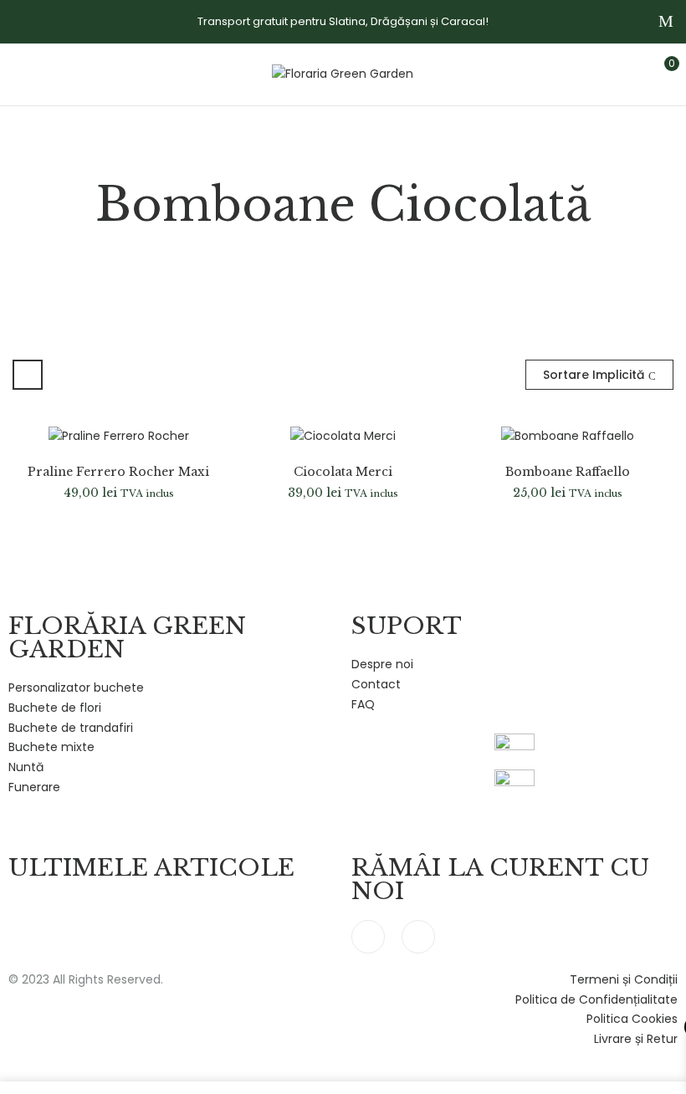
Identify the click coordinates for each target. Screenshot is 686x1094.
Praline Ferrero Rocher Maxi (118, 472)
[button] (658, 72)
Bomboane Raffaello (567, 472)
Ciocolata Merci (343, 472)
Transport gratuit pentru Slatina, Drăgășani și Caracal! (343, 21)
